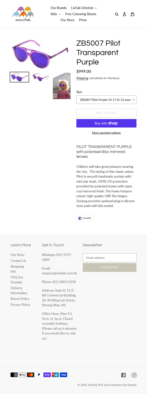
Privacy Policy (20, 305)
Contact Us (18, 261)
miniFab (92, 385)
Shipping (82, 78)
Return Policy (20, 299)
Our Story (17, 255)
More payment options (106, 132)
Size (79, 92)
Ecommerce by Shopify (122, 385)
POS (100, 385)
